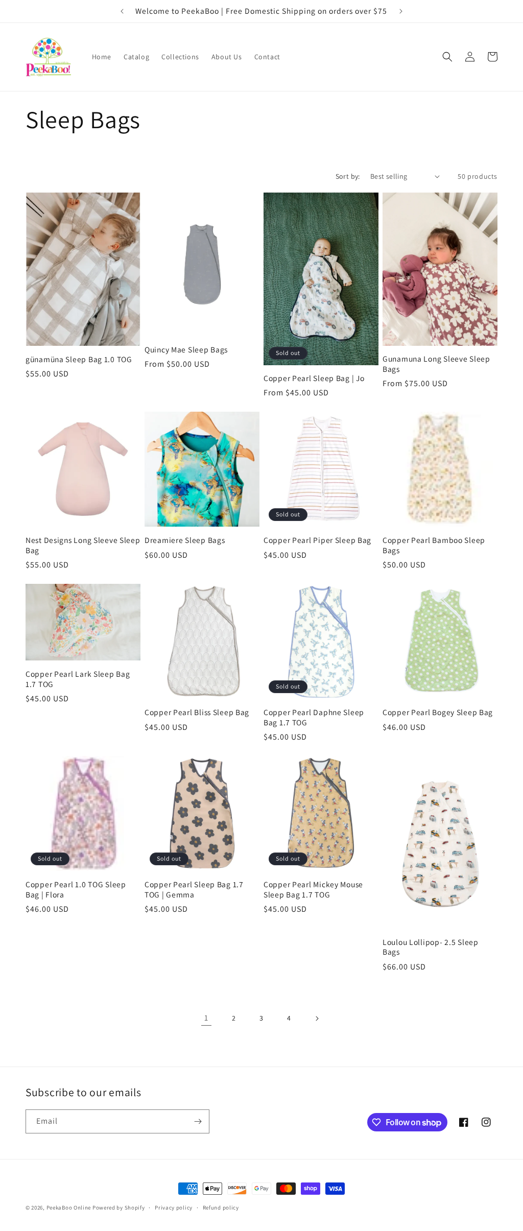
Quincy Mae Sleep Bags (186, 349)
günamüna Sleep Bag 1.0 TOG (79, 359)
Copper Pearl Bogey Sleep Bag (438, 712)
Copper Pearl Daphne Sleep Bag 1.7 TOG (314, 717)
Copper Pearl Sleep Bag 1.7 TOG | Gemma (194, 889)
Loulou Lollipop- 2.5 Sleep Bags (431, 947)
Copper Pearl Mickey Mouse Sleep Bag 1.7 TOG (313, 889)
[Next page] (316, 1018)
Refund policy (221, 1207)
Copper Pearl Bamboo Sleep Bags (434, 545)
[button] (447, 56)
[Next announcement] (401, 11)
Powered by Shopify (118, 1207)
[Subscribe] (197, 1121)
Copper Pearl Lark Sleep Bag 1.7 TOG (78, 679)
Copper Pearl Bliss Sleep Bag (197, 712)
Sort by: (348, 176)
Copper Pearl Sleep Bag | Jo (314, 378)
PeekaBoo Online (68, 1207)
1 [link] (206, 1017)
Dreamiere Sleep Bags (185, 540)
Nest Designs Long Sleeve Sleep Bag (83, 545)
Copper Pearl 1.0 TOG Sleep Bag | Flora (76, 889)
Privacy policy (174, 1207)
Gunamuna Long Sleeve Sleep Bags (436, 363)
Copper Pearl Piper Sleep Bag (317, 540)
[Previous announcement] (122, 11)
